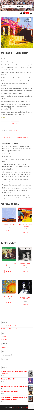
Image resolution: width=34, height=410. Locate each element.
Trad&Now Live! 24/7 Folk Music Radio (10, 329)
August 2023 (4, 339)
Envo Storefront (27, 407)
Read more (8, 271)
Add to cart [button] (8, 231)
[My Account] (21, 13)
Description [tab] (7, 138)
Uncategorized (4, 347)
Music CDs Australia (14, 130)
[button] (30, 19)
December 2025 (5, 337)
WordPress (16, 407)
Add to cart (14, 123)
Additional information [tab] (22, 138)
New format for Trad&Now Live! (8, 326)
